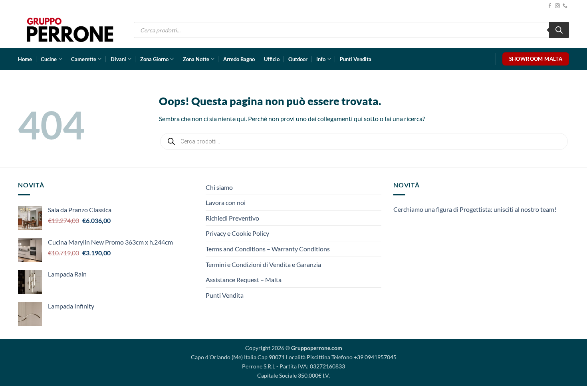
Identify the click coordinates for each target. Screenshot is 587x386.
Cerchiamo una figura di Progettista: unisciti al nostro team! (474, 209)
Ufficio (272, 59)
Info (320, 59)
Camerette (83, 59)
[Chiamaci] (565, 6)
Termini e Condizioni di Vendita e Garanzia (263, 264)
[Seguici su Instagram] (557, 6)
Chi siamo (219, 187)
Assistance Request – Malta (244, 279)
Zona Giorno (154, 59)
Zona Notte (196, 59)
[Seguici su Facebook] (549, 6)
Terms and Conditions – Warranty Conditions (268, 249)
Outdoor (297, 59)
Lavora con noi (226, 202)
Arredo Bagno (239, 59)
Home (25, 59)
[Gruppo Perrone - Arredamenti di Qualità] (70, 30)
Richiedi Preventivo (232, 218)
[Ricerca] (559, 30)
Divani (118, 59)
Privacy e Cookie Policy (237, 233)
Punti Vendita (355, 59)
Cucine (49, 59)
